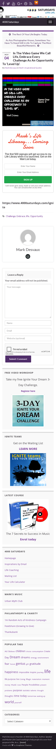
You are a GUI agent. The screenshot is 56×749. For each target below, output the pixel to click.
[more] (23, 742)
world (9, 702)
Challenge (11, 216)
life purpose (10, 679)
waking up (41, 696)
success (26, 690)
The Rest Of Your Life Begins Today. (29, 34)
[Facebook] (3, 3)
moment (45, 679)
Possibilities (34, 684)
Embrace (21, 216)
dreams (25, 657)
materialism (36, 679)
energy (34, 657)
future (12, 664)
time (16, 696)
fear (7, 663)
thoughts (9, 696)
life (27, 216)
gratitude (35, 663)
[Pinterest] (25, 3)
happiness (11, 672)
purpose (17, 690)
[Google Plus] (19, 3)
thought (40, 690)
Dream (15, 657)
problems (8, 690)
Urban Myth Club (14, 601)
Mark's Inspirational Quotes (30, 68)
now (19, 685)
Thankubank (11, 631)
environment (43, 657)
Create (47, 651)
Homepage (10, 558)
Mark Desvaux (11, 68)
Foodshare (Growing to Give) (19, 626)
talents (33, 690)
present (43, 685)
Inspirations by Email (16, 564)
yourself (17, 702)
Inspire (33, 672)
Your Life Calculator (15, 581)
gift (27, 664)
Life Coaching (12, 570)
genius (20, 663)
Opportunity (36, 216)
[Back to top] (49, 730)
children (20, 651)
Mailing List (11, 575)
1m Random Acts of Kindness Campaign (25, 620)
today (23, 696)
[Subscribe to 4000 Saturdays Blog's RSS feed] (30, 3)
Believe (11, 651)
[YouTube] (13, 3)
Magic (28, 679)
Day (7, 657)
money (7, 685)
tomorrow (32, 696)
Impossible (24, 672)
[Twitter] (8, 3)
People (25, 684)
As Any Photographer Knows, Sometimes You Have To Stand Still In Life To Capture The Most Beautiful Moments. (28, 43)
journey (40, 672)
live (17, 679)
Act (6, 651)
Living (22, 679)
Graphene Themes (24, 745)
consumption (37, 651)
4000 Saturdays (10, 21)
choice (28, 651)
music (13, 684)
